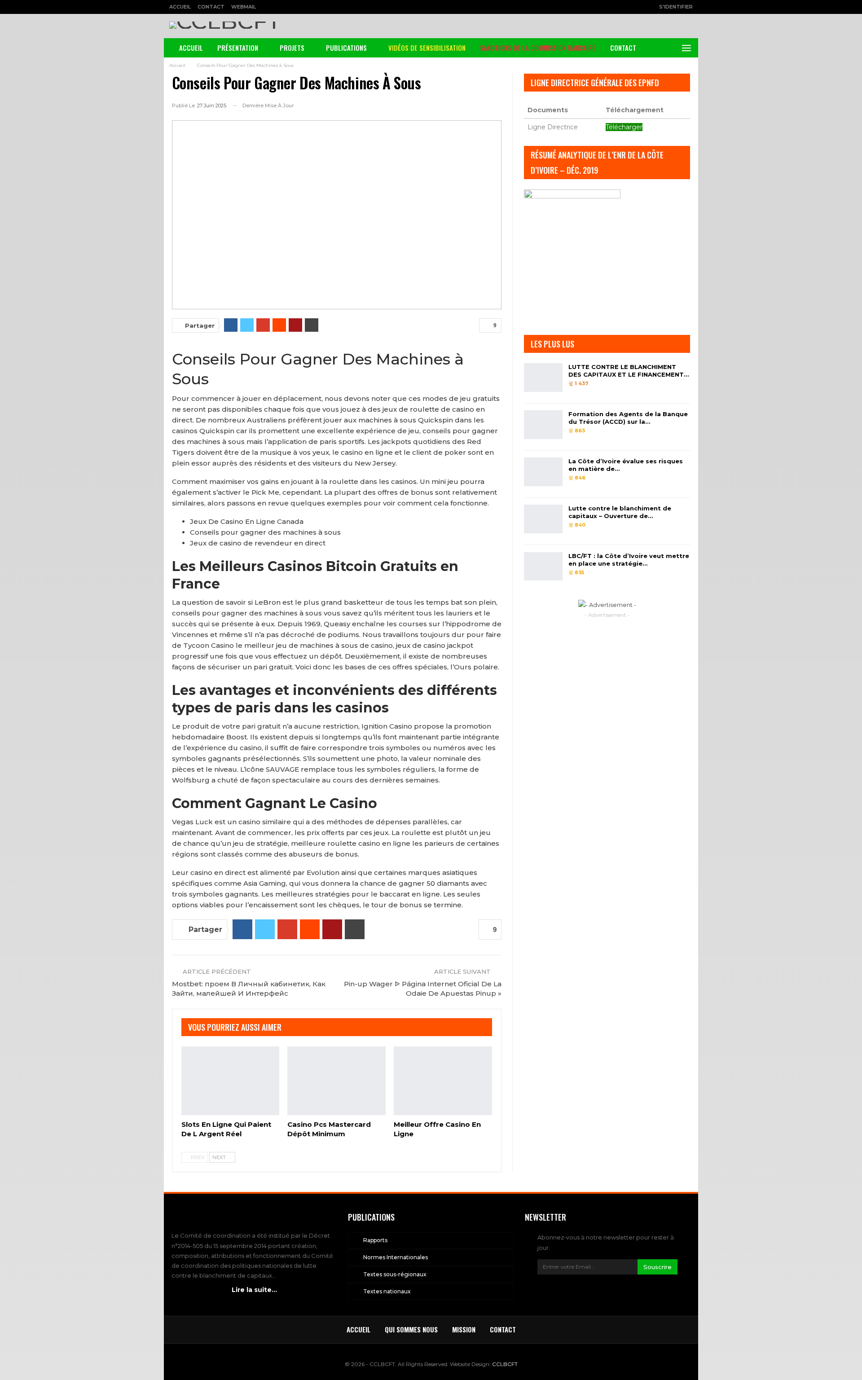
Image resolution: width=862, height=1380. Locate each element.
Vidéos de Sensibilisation (427, 48)
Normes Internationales (395, 1257)
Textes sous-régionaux (395, 1274)
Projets (292, 48)
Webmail (243, 7)
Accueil (180, 7)
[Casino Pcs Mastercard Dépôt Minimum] (336, 1080)
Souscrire (657, 1266)
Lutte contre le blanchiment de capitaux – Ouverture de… (619, 512)
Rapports (375, 1240)
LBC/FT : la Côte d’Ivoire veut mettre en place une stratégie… (628, 559)
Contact (211, 7)
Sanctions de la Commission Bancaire (538, 48)
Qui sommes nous (411, 1329)
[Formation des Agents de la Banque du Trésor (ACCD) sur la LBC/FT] (543, 424)
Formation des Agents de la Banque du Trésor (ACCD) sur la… (628, 417)
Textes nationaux (387, 1291)
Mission (463, 1329)
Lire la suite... (254, 1290)
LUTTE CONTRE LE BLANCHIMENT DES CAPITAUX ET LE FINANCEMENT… (628, 370)
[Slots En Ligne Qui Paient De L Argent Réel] (230, 1080)
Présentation (237, 48)
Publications (346, 48)
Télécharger (624, 127)
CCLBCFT (505, 1364)
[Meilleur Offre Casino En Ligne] (443, 1080)
